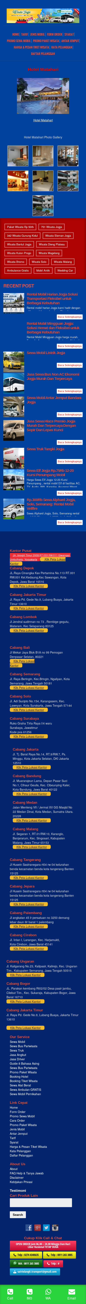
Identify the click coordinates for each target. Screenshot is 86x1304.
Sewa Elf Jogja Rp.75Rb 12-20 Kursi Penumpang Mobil (50, 473)
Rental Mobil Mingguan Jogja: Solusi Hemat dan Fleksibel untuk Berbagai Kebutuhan (53, 327)
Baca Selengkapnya (70, 316)
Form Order (54, 34)
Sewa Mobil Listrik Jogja (46, 353)
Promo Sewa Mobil (22, 1116)
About (14, 1169)
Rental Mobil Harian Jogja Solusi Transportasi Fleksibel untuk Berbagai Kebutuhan (52, 298)
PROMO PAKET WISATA (46, 41)
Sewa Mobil (17, 1042)
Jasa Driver (17, 1059)
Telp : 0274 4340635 (28, 1255)
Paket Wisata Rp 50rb (20, 227)
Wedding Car (65, 270)
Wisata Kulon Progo (19, 253)
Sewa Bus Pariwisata (24, 1046)
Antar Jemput (70, 41)
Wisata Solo (39, 262)
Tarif (24, 34)
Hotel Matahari (43, 120)
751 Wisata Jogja (51, 227)
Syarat (69, 34)
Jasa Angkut (18, 1055)
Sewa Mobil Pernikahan (25, 1094)
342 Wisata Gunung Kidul (22, 235)
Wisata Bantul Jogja (19, 244)
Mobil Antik (43, 270)
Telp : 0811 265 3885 (61, 1255)
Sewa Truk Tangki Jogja (45, 449)
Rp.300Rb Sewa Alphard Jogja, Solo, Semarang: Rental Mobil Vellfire (51, 504)
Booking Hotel (19, 1076)
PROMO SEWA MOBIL (19, 41)
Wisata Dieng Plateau (52, 244)
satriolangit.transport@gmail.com (37, 1272)
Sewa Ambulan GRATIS (26, 1089)
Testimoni (18, 1191)
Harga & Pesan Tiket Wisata (31, 47)
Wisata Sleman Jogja (58, 235)
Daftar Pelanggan (43, 54)
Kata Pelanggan (61, 47)
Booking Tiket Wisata (24, 1081)
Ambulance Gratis (18, 270)
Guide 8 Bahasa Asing (24, 1063)
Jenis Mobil (37, 34)
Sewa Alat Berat (20, 1085)
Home (15, 34)
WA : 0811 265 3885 (28, 1263)
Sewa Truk (17, 1050)
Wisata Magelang (49, 253)
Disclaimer (17, 1177)
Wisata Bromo (15, 262)
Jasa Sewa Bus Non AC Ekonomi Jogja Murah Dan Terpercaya (53, 376)
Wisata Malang (63, 262)
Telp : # (55, 1263)
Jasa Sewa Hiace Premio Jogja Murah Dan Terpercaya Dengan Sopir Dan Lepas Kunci (51, 425)
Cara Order (17, 1120)
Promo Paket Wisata (23, 1072)
